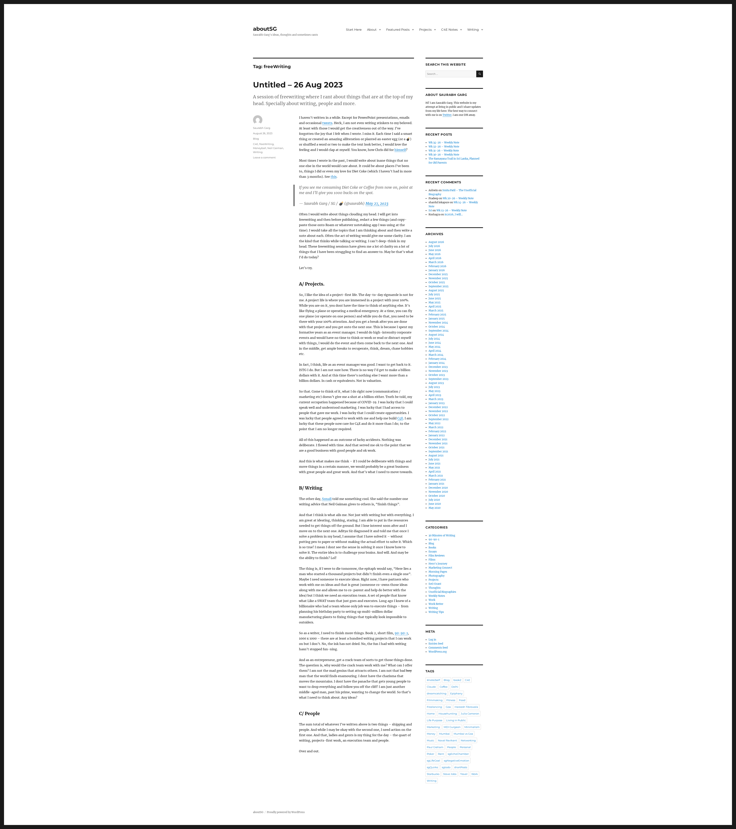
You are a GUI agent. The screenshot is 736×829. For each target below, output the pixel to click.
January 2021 (436, 483)
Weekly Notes (437, 596)
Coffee (444, 686)
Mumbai (444, 733)
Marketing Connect (440, 567)
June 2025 (435, 298)
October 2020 (437, 495)
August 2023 (436, 383)
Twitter (447, 115)
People (451, 747)
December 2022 (438, 407)
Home (431, 713)
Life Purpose (434, 720)
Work (432, 600)
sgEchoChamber (458, 753)
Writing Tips (436, 612)
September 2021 (438, 451)
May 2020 (434, 508)
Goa (448, 706)
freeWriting (266, 144)
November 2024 (438, 322)
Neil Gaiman (275, 148)
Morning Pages (438, 571)
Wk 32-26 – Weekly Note (444, 146)
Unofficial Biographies (442, 592)
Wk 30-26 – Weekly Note (444, 154)
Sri (430, 210)
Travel (463, 773)
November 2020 (438, 491)
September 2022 (439, 419)
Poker (430, 753)
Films (432, 559)
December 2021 (438, 439)
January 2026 (437, 270)
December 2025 (438, 274)
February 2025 (437, 314)
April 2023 (435, 395)
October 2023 (437, 375)
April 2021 (435, 471)
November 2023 (438, 371)
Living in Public (456, 720)
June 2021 (434, 463)
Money (431, 733)
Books (432, 547)
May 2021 (434, 467)
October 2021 (436, 447)
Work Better (436, 604)
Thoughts (435, 587)
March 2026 (436, 262)
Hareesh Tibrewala (466, 706)
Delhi (454, 686)
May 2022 (434, 423)
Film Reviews (437, 555)
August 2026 (436, 242)
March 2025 (436, 310)
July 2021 (434, 459)
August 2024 (436, 334)
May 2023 (434, 391)
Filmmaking (435, 700)
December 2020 (438, 487)
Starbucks (433, 773)
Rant (441, 753)
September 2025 (439, 286)
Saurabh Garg (261, 127)
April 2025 (435, 306)
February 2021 (437, 479)
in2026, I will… (454, 214)
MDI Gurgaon (452, 727)
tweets (327, 123)
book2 (457, 680)
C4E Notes (449, 29)
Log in (432, 639)
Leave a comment (264, 157)
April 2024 (435, 350)
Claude (431, 686)
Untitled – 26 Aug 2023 (298, 84)
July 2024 (434, 338)
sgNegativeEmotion (456, 760)
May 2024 (434, 346)
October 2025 (437, 282)
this (334, 177)
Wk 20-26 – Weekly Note (458, 198)
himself (400, 150)
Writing (473, 29)
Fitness (450, 700)
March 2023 (436, 399)
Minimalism (472, 727)
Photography (436, 575)
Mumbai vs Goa (463, 733)
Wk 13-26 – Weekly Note (451, 210)
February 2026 (437, 266)
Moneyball (259, 148)
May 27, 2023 (377, 203)
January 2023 (436, 403)
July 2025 (434, 294)
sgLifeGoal (433, 760)
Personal (465, 747)
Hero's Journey (438, 563)
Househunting (448, 713)
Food (462, 700)
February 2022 (437, 431)
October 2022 (437, 415)
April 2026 (435, 258)
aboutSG (265, 29)
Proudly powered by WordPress (286, 812)
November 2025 (438, 278)
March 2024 (436, 354)
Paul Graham (435, 747)
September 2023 (438, 379)
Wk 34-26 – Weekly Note (444, 142)
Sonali (327, 499)
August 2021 (436, 455)
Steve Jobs (449, 773)
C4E (400, 418)
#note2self (433, 680)
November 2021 (438, 443)
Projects (425, 29)
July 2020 (434, 499)
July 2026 (434, 246)
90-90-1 (401, 633)
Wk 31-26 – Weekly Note (444, 150)
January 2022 (437, 435)
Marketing (433, 727)
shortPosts (460, 767)
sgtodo (446, 767)
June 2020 (435, 503)
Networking (468, 740)
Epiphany (456, 693)
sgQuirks (432, 767)
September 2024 (439, 330)
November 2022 (438, 411)
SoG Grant (435, 583)
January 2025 (437, 318)
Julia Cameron (470, 713)
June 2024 (435, 342)
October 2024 (437, 326)
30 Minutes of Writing (442, 535)
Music (430, 740)
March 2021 (436, 475)
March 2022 (436, 427)
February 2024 (437, 359)
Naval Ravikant (447, 740)
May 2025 (434, 302)
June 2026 (435, 250)
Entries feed (436, 643)
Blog (256, 138)
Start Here (354, 29)
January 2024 (437, 363)
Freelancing (434, 706)
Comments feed (438, 647)
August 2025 (436, 290)
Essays (433, 551)
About (372, 29)
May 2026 (435, 254)
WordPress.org (438, 651)
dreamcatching (436, 693)
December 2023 (438, 367)
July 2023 (434, 387)
